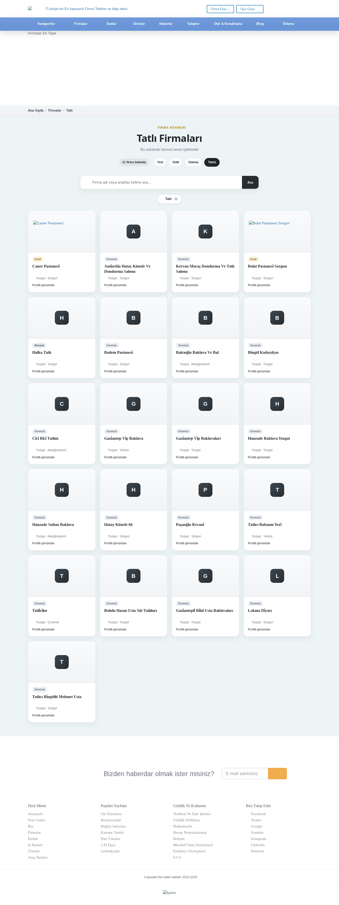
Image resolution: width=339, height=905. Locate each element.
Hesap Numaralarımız (190, 832)
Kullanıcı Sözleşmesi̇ (189, 851)
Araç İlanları (37, 857)
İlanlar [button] (112, 24)
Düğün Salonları (113, 826)
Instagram (257, 839)
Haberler (165, 24)
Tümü (212, 162)
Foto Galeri (36, 820)
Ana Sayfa (35, 110)
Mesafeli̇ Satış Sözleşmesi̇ (193, 845)
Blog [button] (260, 24)
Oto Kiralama (111, 814)
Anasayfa (35, 814)
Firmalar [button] (80, 24)
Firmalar (54, 110)
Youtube (256, 832)
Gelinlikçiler (110, 851)
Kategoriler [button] (46, 24)
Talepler (193, 24)
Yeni (160, 162)
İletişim (179, 839)
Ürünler (138, 24)
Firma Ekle (219, 9)
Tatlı (69, 110)
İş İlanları (35, 845)
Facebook (257, 814)
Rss (31, 826)
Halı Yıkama (110, 839)
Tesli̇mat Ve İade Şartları (192, 814)
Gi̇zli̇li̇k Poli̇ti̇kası (186, 820)
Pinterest (256, 851)
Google (255, 826)
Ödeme (288, 24)
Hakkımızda (182, 826)
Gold (175, 162)
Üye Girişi (248, 9)
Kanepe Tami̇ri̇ (112, 832)
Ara (250, 182)
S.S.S (177, 857)
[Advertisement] (169, 70)
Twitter (255, 820)
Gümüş (193, 162)
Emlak (33, 839)
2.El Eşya (108, 845)
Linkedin (257, 845)
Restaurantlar (111, 820)
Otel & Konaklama (227, 24)
